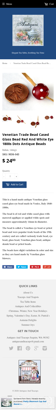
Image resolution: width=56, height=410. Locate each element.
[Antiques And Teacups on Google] (36, 349)
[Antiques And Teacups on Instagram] (44, 349)
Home (4, 63)
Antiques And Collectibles (28, 306)
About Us (28, 292)
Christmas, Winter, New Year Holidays (28, 310)
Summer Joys (28, 324)
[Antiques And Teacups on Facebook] (19, 349)
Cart (51, 3)
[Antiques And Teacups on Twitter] (11, 349)
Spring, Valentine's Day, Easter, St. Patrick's (28, 315)
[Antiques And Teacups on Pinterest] (28, 349)
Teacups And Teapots (28, 297)
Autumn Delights (28, 320)
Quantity (6, 170)
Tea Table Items (28, 301)
